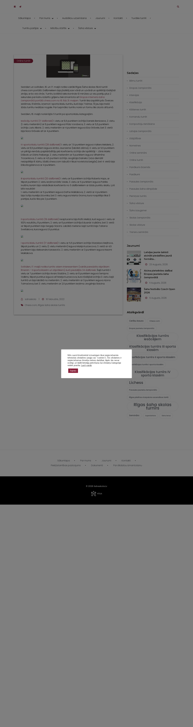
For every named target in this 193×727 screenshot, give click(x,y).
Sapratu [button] (73, 371)
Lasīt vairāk (86, 365)
